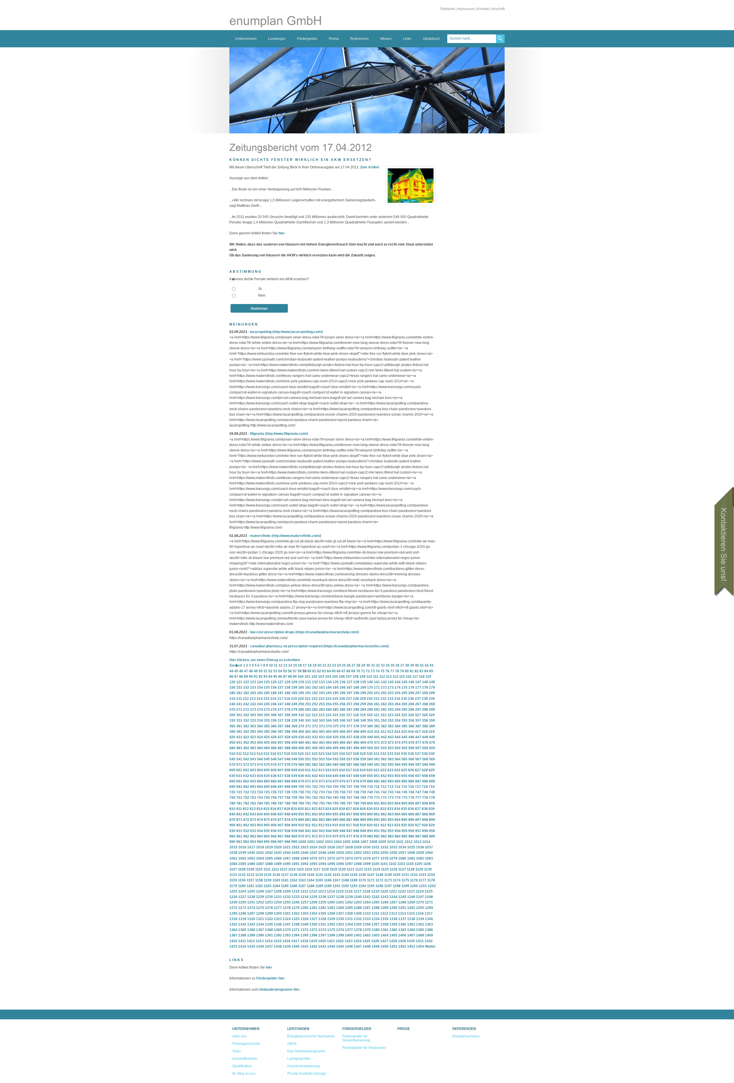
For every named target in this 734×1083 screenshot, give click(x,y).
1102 (393, 864)
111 (375, 677)
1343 (251, 924)
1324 (287, 919)
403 (322, 732)
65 (334, 671)
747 (418, 792)
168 (356, 687)
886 (342, 820)
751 (239, 798)
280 (301, 710)
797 (349, 803)
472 (384, 743)
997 (281, 842)
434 (329, 737)
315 (335, 715)
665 (267, 781)
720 (232, 792)
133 (322, 682)
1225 (429, 891)
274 (260, 710)
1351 (322, 924)
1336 (393, 919)
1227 (242, 897)
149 (432, 682)
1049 (331, 853)
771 (377, 798)
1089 (278, 864)
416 (411, 732)
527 (349, 754)
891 (377, 820)
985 (404, 836)
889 (363, 820)
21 (324, 665)
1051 (349, 853)
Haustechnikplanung (303, 1066)
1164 (311, 880)
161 (308, 687)
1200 (414, 886)
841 (239, 814)
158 (287, 687)
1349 (304, 924)
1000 (302, 842)
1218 (366, 891)
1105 (418, 864)
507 (418, 748)
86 (231, 677)
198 (356, 693)
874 (260, 820)
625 (404, 770)
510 (232, 754)
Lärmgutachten (299, 1059)
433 (322, 737)
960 (232, 836)
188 (287, 693)
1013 (417, 842)
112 (382, 677)
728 (287, 792)
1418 (304, 941)
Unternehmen (246, 39)
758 (287, 798)
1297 (251, 913)
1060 (429, 853)
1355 (358, 924)
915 (335, 825)
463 (322, 743)
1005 (347, 842)
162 (315, 687)
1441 (304, 946)
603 (253, 770)
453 (253, 743)
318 (356, 715)
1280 (304, 908)
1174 (397, 880)
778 (425, 798)
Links (407, 39)
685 (404, 781)
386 (411, 726)
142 (384, 682)
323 (390, 715)
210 (232, 699)
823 (322, 809)
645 (336, 776)
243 (253, 704)
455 (267, 743)
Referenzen (359, 39)
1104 (410, 864)
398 (287, 732)
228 (356, 699)
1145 (354, 875)
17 (305, 665)
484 (260, 748)
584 (329, 765)
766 (342, 798)
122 (246, 682)
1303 (304, 913)
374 (329, 726)
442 (384, 737)
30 (368, 665)
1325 (296, 919)
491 (308, 748)
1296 (242, 913)
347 (349, 720)
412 (383, 732)
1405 (393, 935)
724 (260, 792)
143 (391, 682)
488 (287, 748)
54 (280, 671)
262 (384, 704)
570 (232, 765)
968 (287, 836)
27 (354, 665)
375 (336, 726)
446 (411, 737)
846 (274, 814)
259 (363, 704)
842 (246, 814)
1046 (304, 853)
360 (232, 726)
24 (339, 665)
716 (411, 787)
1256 (296, 902)
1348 (296, 924)
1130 (428, 869)
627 (418, 770)
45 (236, 671)
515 (266, 754)
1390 (260, 935)
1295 (233, 913)
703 (322, 787)
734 (329, 792)
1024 (313, 847)
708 (356, 787)
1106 (427, 864)
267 (418, 704)
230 (370, 699)
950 (370, 831)
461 (308, 743)
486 (274, 748)
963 (253, 836)
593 (391, 765)
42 (427, 665)
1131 (233, 875)
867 (418, 814)
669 (294, 781)
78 (397, 671)
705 (336, 787)
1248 (429, 897)
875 (267, 820)
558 (356, 759)
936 (274, 831)
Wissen (386, 39)
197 (349, 693)
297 (418, 710)
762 (315, 798)
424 (260, 737)
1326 (304, 919)
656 (411, 776)
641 (308, 776)
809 (432, 803)
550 (301, 759)
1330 (340, 919)
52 (270, 671)
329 (432, 715)
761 (308, 798)
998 (287, 842)
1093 (313, 864)
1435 (251, 946)
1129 (419, 869)
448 (425, 737)
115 (402, 677)
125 (267, 682)
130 (301, 682)
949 (363, 831)
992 (246, 842)
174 (398, 687)
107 (349, 677)
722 (246, 792)
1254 (278, 902)
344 (329, 720)
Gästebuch (431, 39)
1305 (322, 913)
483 (253, 748)
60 (309, 671)
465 (336, 743)
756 (274, 798)
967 (281, 836)
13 (285, 665)
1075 (358, 858)
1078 (384, 858)
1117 (317, 869)
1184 (276, 886)
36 (397, 665)
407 (349, 732)
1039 (242, 853)
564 (398, 759)
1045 (296, 853)
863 (391, 814)
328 (425, 715)
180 (232, 693)
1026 (331, 847)
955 (404, 831)
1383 (402, 930)
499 (363, 748)
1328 (322, 919)
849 (294, 814)
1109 (250, 869)
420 (232, 737)
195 (336, 693)
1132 (242, 875)
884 (329, 820)
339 (294, 720)
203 (391, 693)
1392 (278, 935)
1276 (269, 908)
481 (239, 748)
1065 (269, 858)
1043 (278, 853)
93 (265, 677)
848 (287, 814)
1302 (296, 913)
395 (267, 732)
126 (274, 682)
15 (295, 665)
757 (281, 798)
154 (260, 687)
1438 (278, 946)
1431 (420, 941)
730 (301, 792)
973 (322, 836)
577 (281, 765)
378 (356, 726)
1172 (379, 880)
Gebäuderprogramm (275, 989)
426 (274, 737)
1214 (331, 891)
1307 (340, 913)
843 (253, 814)
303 (253, 715)
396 (274, 732)
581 (308, 765)
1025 (322, 847)
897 (418, 820)
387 (418, 726)
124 (260, 682)
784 (260, 803)
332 (246, 720)
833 (390, 809)
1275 (260, 908)
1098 (358, 864)
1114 (292, 869)
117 (415, 677)
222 (315, 699)
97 (285, 677)
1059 (420, 853)
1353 (340, 924)
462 (315, 743)
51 (265, 671)
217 (280, 699)
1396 (313, 935)
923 (390, 825)
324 (397, 715)
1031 (376, 847)
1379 (367, 930)
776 (411, 798)
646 (342, 776)
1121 (350, 869)
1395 (304, 935)
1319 (242, 919)
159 (294, 687)
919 (363, 825)
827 (349, 809)
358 (425, 720)
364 (260, 726)
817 (280, 809)
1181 (250, 886)
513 (253, 754)
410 (370, 732)
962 (246, 836)
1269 (411, 902)
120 (232, 682)
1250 (242, 902)
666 (274, 781)
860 (370, 814)
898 (425, 820)
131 (308, 682)
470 (370, 743)
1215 (340, 891)
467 (349, 743)
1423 (349, 941)
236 (411, 699)
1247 (420, 897)
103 (321, 677)
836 (411, 809)
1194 (362, 886)
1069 (304, 858)
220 (301, 699)
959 (432, 831)
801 (377, 803)
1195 (371, 886)
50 (261, 671)
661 (239, 781)
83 (421, 671)
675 (336, 781)
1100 (375, 864)
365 (267, 726)
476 (411, 743)
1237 (331, 897)
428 (287, 737)
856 (342, 814)
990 (232, 842)
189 (294, 693)
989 (432, 836)
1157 (250, 880)
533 (390, 754)
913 (322, 825)
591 (377, 765)
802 (384, 803)
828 (356, 809)
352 (384, 720)
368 (287, 726)
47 (246, 671)
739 (363, 792)
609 (294, 770)
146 (411, 682)
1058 (411, 853)
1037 (429, 847)
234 (397, 699)
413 (390, 732)
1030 (367, 847)
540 (232, 759)
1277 (278, 908)
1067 (287, 858)
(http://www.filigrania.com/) (286, 434)
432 (315, 737)
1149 (388, 875)
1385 (420, 930)
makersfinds (260, 536)
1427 (384, 941)
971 (308, 836)
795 (336, 803)
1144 (345, 875)
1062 (242, 858)
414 (397, 732)
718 (425, 787)
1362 (420, 924)
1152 (414, 875)
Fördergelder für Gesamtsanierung (356, 1038)
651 (377, 776)
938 (287, 831)
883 (322, 820)
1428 (393, 941)
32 (378, 665)
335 (267, 720)
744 (398, 792)
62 (319, 671)
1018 (260, 847)
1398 (331, 935)
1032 (384, 847)
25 (344, 665)
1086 (251, 864)
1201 (423, 886)
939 (294, 831)
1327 (313, 919)
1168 (345, 880)
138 (356, 682)
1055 (384, 853)
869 (432, 814)
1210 (296, 891)
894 (398, 820)
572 (246, 765)
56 (290, 671)
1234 (304, 897)
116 (408, 677)
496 (342, 748)
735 (336, 792)
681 (377, 781)
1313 (393, 913)
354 (398, 720)
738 (356, 792)
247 (281, 704)
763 (322, 798)
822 (315, 809)
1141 (319, 875)
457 (281, 743)
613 (322, 770)
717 (418, 787)
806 (411, 803)
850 (301, 814)
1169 (354, 880)
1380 (376, 930)
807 (418, 803)
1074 (349, 858)
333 (253, 720)
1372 (304, 930)
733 (322, 792)
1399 (340, 935)
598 (425, 765)
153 (253, 687)
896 (411, 820)
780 (232, 803)
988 (425, 836)
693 (253, 787)
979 (363, 836)
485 (267, 748)
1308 (349, 913)
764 (329, 798)
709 (363, 787)
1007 (364, 842)
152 (246, 687)
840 (232, 814)
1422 (340, 941)
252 (315, 704)
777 (418, 798)
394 (260, 732)
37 (402, 665)
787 (281, 803)
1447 (358, 946)
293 (391, 710)
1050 (340, 853)
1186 (293, 886)
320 (370, 715)
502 (384, 748)
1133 (250, 875)
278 (287, 710)
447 (418, 737)
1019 (269, 847)
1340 (429, 919)
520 (301, 754)
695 (267, 787)
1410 (233, 941)
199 (363, 693)
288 (356, 710)
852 (315, 814)
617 (349, 770)
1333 (367, 919)
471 (377, 743)
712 (383, 787)
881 (308, 820)
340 (301, 720)
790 (301, 803)
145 (404, 682)
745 (404, 792)
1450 (384, 946)
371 (308, 726)
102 (314, 677)
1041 (260, 853)
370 (301, 726)
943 (322, 831)
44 (231, 671)
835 (404, 809)
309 (294, 715)
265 (404, 704)
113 (389, 677)
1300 (278, 913)
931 (239, 831)
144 (398, 682)
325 (404, 715)
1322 (269, 919)
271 (239, 710)
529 (363, 754)
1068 (296, 858)
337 (281, 720)
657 (418, 776)
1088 (269, 864)
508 (425, 748)
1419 (313, 941)
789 (294, 803)
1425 (366, 941)
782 (246, 803)
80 (407, 671)
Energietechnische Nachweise (311, 1036)
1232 (287, 897)
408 (356, 732)
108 (356, 677)
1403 (376, 935)
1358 (384, 924)
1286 (358, 908)
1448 (367, 946)
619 (363, 770)
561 (377, 759)
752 (246, 798)
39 (412, 665)
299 (432, 710)
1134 (259, 875)
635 (267, 776)
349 (363, 720)
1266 (384, 902)
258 (356, 704)
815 (266, 809)
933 (253, 831)
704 (329, 787)
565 (404, 759)
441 (377, 737)
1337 (402, 919)
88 (241, 677)
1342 (242, 924)
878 (287, 820)
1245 (402, 897)
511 (239, 754)
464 (329, 743)
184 (260, 693)
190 (301, 693)
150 (232, 687)
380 (370, 726)
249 (294, 704)
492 (315, 748)
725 (267, 792)
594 (398, 765)
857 (349, 814)
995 (267, 842)
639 (294, 776)
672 (315, 781)
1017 (251, 847)
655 (404, 776)
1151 (405, 875)
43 (432, 665)
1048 (322, 853)
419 (432, 732)
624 (397, 770)
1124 (376, 869)
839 (432, 809)
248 (287, 704)
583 (322, 765)
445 (404, 737)
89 (246, 677)
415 (404, 732)
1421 (331, 941)
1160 (276, 880)
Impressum (466, 9)
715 (404, 787)
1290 (393, 908)
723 (253, 792)
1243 (384, 897)
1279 (296, 908)
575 (267, 765)
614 (328, 770)
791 (308, 803)
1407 (411, 935)
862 (384, 814)
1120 (342, 869)
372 (315, 726)
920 (370, 825)
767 (349, 798)
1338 (411, 919)
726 (274, 792)
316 (342, 715)
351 (377, 720)
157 (281, 687)
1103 (401, 864)
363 (253, 726)
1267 (393, 902)
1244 (393, 897)
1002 (320, 842)
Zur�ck (235, 665)
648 (356, 776)
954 (398, 831)
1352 (331, 924)
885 (336, 820)
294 (398, 710)
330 (232, 720)
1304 (313, 913)
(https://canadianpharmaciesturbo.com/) (356, 646)
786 (274, 803)
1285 (349, 908)
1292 (411, 908)
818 (287, 809)
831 (377, 809)
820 (301, 809)
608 (287, 770)
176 (411, 687)
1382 (393, 930)
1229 (260, 897)
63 (324, 671)
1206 (260, 891)
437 (349, 737)
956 (411, 831)
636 (274, 776)
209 (432, 693)
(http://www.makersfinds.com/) (296, 536)
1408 (420, 935)
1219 (375, 891)
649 (363, 776)
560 (370, 759)
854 (329, 814)
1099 (367, 864)
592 (384, 765)
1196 (379, 886)
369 (294, 726)
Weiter (430, 946)
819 (294, 809)
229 (363, 699)
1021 (287, 847)
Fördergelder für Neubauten (364, 1048)
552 (315, 759)
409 (363, 732)
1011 (400, 842)
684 (398, 781)
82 (417, 671)
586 (342, 765)
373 (322, 726)
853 (322, 814)
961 (239, 836)
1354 (349, 924)
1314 (402, 913)
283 (322, 710)
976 (342, 836)
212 (246, 699)
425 (267, 737)
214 (260, 699)
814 (260, 809)
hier (281, 233)
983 (391, 836)
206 (411, 693)
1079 (393, 858)
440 (370, 737)
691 (239, 787)
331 (239, 720)
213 (253, 699)
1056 (393, 853)
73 (373, 671)
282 (315, 710)
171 (377, 687)
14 (290, 665)
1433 (233, 946)
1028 (349, 847)
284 (329, 710)
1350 (313, 924)
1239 (349, 897)
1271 (429, 902)
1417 (295, 941)
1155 (233, 880)
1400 (349, 935)
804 (398, 803)
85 (431, 671)
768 (356, 798)
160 (301, 687)
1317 (429, 913)
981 (377, 836)
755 (267, 798)
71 (363, 671)
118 (422, 677)
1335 (384, 919)
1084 (233, 864)
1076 (367, 858)
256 (342, 704)
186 (274, 693)
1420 (322, 941)
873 (253, 820)
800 (370, 803)
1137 (285, 875)
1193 (354, 886)
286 (342, 710)
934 (260, 831)
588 (356, 765)
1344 (260, 924)
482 (246, 748)
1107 (233, 869)
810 (232, 809)
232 (383, 699)
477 (418, 743)
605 (267, 770)
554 (329, 759)
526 (342, 754)
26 (349, 665)
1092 (304, 864)
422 (246, 737)
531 (377, 754)
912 (315, 825)
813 (253, 809)
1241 (367, 897)
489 (294, 748)
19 (315, 665)
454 (260, 743)
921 (377, 825)
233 (390, 699)
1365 (242, 930)
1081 (411, 858)
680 (370, 781)
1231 (278, 897)
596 (411, 765)
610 (301, 770)
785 (267, 803)
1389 (251, 935)
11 (276, 665)
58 (300, 671)
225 (335, 699)
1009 (382, 842)
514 (260, 754)
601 (239, 770)
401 (308, 732)
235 (404, 699)
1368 (269, 930)
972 (315, 836)
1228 (251, 897)
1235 (313, 897)
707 (349, 787)
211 (239, 699)
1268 (402, 902)
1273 (242, 908)
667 (281, 781)
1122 (359, 869)
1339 (420, 919)
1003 (329, 842)
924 (397, 825)
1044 (287, 853)
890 (370, 820)
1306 (331, 913)
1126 (393, 869)
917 (349, 825)
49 (256, 671)
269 (432, 704)
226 (342, 699)
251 (308, 704)
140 (370, 682)
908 (287, 825)
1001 (311, 842)
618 (356, 770)
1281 (313, 908)
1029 (358, 847)
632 (246, 776)
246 (274, 704)
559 (363, 759)
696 (274, 787)
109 (363, 677)
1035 (411, 847)
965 (267, 836)
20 (319, 665)
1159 (268, 880)
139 (363, 682)
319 (363, 715)
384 (398, 726)
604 (260, 770)
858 (356, 814)
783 (253, 803)
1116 (308, 869)
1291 (402, 908)
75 (382, 671)
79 (402, 671)
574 (260, 765)
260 (370, 704)
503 (391, 748)
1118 (325, 869)
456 (274, 743)
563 (391, 759)
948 (356, 831)
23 (334, 665)
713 (390, 787)
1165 (319, 880)
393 (253, 732)
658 (425, 776)
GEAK (292, 1044)
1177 (422, 880)
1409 (429, 935)
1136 (276, 875)
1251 (251, 902)
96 (280, 677)
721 (239, 792)
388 (425, 726)
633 (253, 776)
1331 (349, 919)
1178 (431, 880)
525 (335, 754)
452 (246, 743)
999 (294, 842)
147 (418, 682)
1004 (338, 842)
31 (373, 665)
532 (383, 754)
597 (418, 765)
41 (422, 665)
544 (260, 759)
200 (370, 693)
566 (411, 759)
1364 (233, 930)
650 (370, 776)
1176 (414, 880)
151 (239, 687)
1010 (391, 842)
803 (391, 803)
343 (322, 720)
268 (425, 704)
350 (370, 720)
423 (253, 737)
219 (294, 699)
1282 (322, 908)
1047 (313, 853)
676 (342, 781)
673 (322, 781)
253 (322, 704)
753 (253, 798)
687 (418, 781)
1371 (296, 930)
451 (239, 743)
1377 (349, 930)
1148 (379, 875)
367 (281, 726)
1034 (402, 847)
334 (260, 720)
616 (342, 770)
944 (329, 831)
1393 (287, 935)
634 (260, 776)
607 (281, 770)
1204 (242, 891)
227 (349, 699)
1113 (283, 869)
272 (246, 710)
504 (398, 748)
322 (383, 715)
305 (267, 715)
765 (336, 798)
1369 (278, 930)
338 (287, 720)
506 (411, 748)
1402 (367, 935)
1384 (411, 930)
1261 (340, 902)
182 (246, 693)
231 (377, 699)
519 (294, 754)
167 (349, 687)
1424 (358, 941)
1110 (259, 869)
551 (308, 759)
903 (253, 825)
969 (294, 836)
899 (432, 820)
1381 (384, 930)
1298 (260, 913)
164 (329, 687)
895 (404, 820)
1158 (259, 880)
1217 (358, 891)
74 (378, 671)
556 (342, 759)
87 (236, 677)
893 (391, 820)
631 (239, 776)
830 (370, 809)
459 (294, 743)
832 (383, 809)
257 (349, 704)
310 (301, 715)
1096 (340, 864)
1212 (313, 891)
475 (404, 743)
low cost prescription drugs (272, 632)
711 (377, 787)
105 (335, 677)
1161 (285, 880)
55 (285, 671)
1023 (304, 847)
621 (377, 770)
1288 (376, 908)
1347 (287, 924)
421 (239, 737)
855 (336, 814)
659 (432, 776)
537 (418, 754)
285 (336, 710)
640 (301, 776)
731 (308, 792)
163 (322, 687)
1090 (287, 864)
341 (308, 720)
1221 (393, 891)
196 (342, 693)
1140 (311, 875)
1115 (300, 869)
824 (328, 809)
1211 (304, 891)
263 (391, 704)
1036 (420, 847)
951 (377, 831)
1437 (269, 946)
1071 (322, 858)
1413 (260, 941)
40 (417, 665)
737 (349, 792)
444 (398, 737)
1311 (375, 913)
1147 (371, 875)
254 (329, 704)
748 (425, 792)
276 (274, 710)
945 (336, 831)
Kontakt (483, 9)
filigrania (257, 434)
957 (418, 831)
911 (308, 825)
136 (342, 682)
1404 (384, 935)
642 (315, 776)
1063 (251, 858)
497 (349, 748)
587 (349, 765)
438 (356, 737)
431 (308, 737)
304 (260, 715)
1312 (384, 913)
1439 (287, 946)
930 (232, 831)
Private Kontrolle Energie (306, 1074)
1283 (331, 908)
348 (356, 720)
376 (342, 726)
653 (391, 776)
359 (432, 720)
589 (363, 765)
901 (239, 825)
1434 (242, 946)
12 (280, 665)
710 (370, 787)
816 (273, 809)
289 (363, 710)
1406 (402, 935)
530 (370, 754)
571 (239, 765)
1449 (376, 946)
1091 (296, 864)
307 (281, 715)
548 (287, 759)
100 (301, 677)
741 (377, 792)
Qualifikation (242, 1066)
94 (270, 677)
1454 (420, 946)
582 (315, 765)
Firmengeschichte (246, 1044)
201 (377, 693)
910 (301, 825)
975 (336, 836)
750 (232, 798)
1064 (260, 858)
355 (404, 720)
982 (384, 836)
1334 (376, 919)
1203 (233, 891)
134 (329, 682)
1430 (411, 941)
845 (267, 814)
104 (328, 677)
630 (232, 776)
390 (232, 732)
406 (342, 732)
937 (281, 831)
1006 (356, 842)
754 (260, 798)
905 (267, 825)
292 (384, 710)
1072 (331, 858)
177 (418, 687)
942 (315, 831)
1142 (328, 875)
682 (384, 781)
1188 (311, 886)
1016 (242, 847)
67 (343, 671)
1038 (233, 853)
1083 (429, 858)
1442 (313, 946)
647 (349, 776)
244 (260, 704)
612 (315, 770)
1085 (242, 864)
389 (432, 726)
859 (363, 814)
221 (308, 699)
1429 (402, 941)
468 (356, 743)
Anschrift (498, 9)
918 (356, 825)
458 (287, 743)
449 (432, 737)
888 (356, 820)
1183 (268, 886)
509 (432, 748)
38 (407, 665)
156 (274, 687)
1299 (269, 913)
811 (239, 809)
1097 (349, 864)
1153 (422, 875)
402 (315, 732)
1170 (362, 880)
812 (246, 809)
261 (377, 704)
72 (368, 671)
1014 (426, 842)
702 (315, 787)
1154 (431, 875)
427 (281, 737)
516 (273, 754)
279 (294, 710)
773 (391, 798)
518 (287, 754)
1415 (278, 941)
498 (356, 748)
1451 (393, 946)
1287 (367, 908)
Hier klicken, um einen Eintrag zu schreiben (264, 660)
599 (432, 765)
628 (425, 770)
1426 (375, 941)
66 (339, 671)
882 (315, 820)
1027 (340, 847)
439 (363, 737)
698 (287, 787)
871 (239, 820)
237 (418, 699)
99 (295, 677)
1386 (429, 930)
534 (397, 754)
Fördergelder (307, 39)
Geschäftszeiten (244, 1059)
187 (281, 693)
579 (294, 765)
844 (260, 814)
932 (246, 831)
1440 (296, 946)
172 (384, 687)
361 (239, 726)
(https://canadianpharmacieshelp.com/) (327, 632)
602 (246, 770)
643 (322, 776)
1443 (322, 946)
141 (377, 682)
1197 (388, 886)
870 (232, 820)
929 (432, 825)
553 (322, 759)
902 (246, 825)
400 (301, 732)
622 (383, 770)
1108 (242, 869)
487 (281, 748)
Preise (334, 39)
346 (342, 720)
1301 (287, 913)
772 (384, 798)
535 (404, 754)
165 (336, 687)
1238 (340, 897)
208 (425, 693)
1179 (233, 886)
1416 (286, 941)
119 (428, 677)
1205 (251, 891)
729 (294, 792)
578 (287, 765)
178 (425, 687)
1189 (319, 886)
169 (363, 687)
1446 (349, 946)
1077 (376, 858)
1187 (302, 886)
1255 (287, 902)
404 (329, 732)
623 (390, 770)
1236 (322, 897)
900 (232, 825)
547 (281, 759)
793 (322, 803)
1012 (409, 842)
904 (260, 825)
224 (328, 699)
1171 (371, 880)
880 (301, 820)
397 (281, 732)
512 (246, 754)
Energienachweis (466, 1036)
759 (294, 798)
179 (432, 687)
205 (404, 693)
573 (253, 765)
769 (363, 798)
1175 (405, 880)
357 (418, 720)
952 (384, 831)
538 (425, 754)
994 (260, 842)
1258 (313, 902)
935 (267, 831)
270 (232, 710)
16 (300, 665)
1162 (293, 880)
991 (239, 842)
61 (314, 671)
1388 (242, 935)
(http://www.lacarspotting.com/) (297, 332)
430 (301, 737)
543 (253, 759)
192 (315, 693)
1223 (411, 891)
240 (232, 704)
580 (301, 765)
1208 (278, 891)
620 (370, 770)
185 (267, 693)
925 (404, 825)
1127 (402, 869)
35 (393, 665)
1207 (269, 891)
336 (274, 720)
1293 (420, 908)
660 (232, 781)
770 (370, 798)
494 (329, 748)
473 (391, 743)
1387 (233, 935)
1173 (388, 880)
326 (411, 715)
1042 (269, 853)
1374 (322, 930)
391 (239, 732)
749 (432, 792)
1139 (302, 875)
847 (281, 814)
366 (274, 726)
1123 (368, 869)
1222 (402, 891)
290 (370, 710)
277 (281, 710)
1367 (260, 930)
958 (425, 831)
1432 (429, 941)
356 (411, 720)
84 (426, 671)
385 (404, 726)
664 (260, 781)
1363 (429, 924)
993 (253, 842)
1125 (385, 869)
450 (232, 743)
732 (315, 792)
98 (290, 677)
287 (349, 710)
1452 (402, 946)
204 (398, 693)
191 (308, 693)
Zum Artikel (369, 167)
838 (425, 809)
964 (260, 836)
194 (329, 693)
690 (232, 787)
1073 (340, 858)
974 (329, 836)
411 (377, 732)
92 (261, 677)
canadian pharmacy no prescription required (286, 646)
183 (253, 693)
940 (301, 831)
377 (349, 726)
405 (336, 732)
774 (398, 798)
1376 (340, 930)
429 (294, 737)
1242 (376, 897)
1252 (260, 902)
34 (388, 665)
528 (356, 754)
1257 (304, 902)
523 (322, 754)
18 (310, 665)
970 (301, 836)
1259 (322, 902)
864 (398, 814)
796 (342, 803)
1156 (242, 880)
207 (418, 693)
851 (308, 814)
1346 (278, 924)
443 (391, 737)
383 (391, 726)
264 (398, 704)
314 (328, 715)
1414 (269, 941)
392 (246, 732)
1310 (367, 913)
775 (404, 798)
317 (349, 715)
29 (363, 665)
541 (239, 759)
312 (315, 715)
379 (363, 726)
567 (418, 759)
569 (432, 759)
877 (281, 820)
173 (391, 687)
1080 (402, 858)
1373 (313, 930)
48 (251, 671)
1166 (328, 880)
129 (294, 682)
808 (425, 803)
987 (418, 836)
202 (384, 693)
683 (391, 781)
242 (246, 704)
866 (411, 814)
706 (342, 787)
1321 (260, 919)
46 (241, 671)
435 (336, 737)
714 (397, 787)
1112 (275, 869)
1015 (233, 847)
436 (342, 737)
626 (411, 770)
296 (411, 710)
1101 (384, 864)
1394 (296, 935)
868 (425, 814)
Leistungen (277, 39)
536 (411, 754)
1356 (367, 924)
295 (404, 710)
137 (349, 682)
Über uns (239, 1036)
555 (336, 759)
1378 (358, 930)
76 (387, 671)
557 (349, 759)
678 (356, 781)
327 (418, 715)
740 (370, 792)
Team (236, 1051)
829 (363, 809)
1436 (260, 946)
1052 (358, 853)
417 (418, 732)
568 (425, 759)
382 (384, 726)
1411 (242, 941)
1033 (393, 847)
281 (308, 710)
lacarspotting (261, 332)
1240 (358, 897)
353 (391, 720)
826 (342, 809)
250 (301, 704)
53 (275, 671)
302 (246, 715)
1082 (420, 858)
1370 (287, 930)
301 (239, 715)
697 (281, 787)
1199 (405, 886)
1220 (384, 891)
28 (358, 665)
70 (358, 671)
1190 (328, 886)
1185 (285, 886)
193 (322, 693)
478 (425, 743)
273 (253, 710)
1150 (397, 875)
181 (239, 693)
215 (266, 699)
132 (315, 682)
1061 (233, 858)
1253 (269, 902)
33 (383, 665)
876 (274, 820)
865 (404, 814)
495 (336, 748)
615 (335, 770)
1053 (367, 853)
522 (315, 754)
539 (432, 754)
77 (392, 671)
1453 (411, 946)
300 (232, 715)
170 (370, 687)
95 (275, 677)
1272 (233, 908)
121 (239, 682)
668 (287, 781)
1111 (267, 869)
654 (398, 776)
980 (370, 836)
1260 (331, 902)
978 (356, 836)
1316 (420, 913)
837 (418, 809)
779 (432, 798)
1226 (233, 897)
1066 (278, 858)
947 (349, 831)
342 (315, 720)
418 (425, 732)
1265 (376, 902)
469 (363, 743)
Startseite (447, 9)
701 (308, 787)
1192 (345, 886)
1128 (411, 869)
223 (322, 699)
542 (246, 759)
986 (411, 836)
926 (411, 825)
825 (335, 809)
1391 (269, 935)
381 (377, 726)
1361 (411, 924)
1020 (278, 847)
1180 (242, 886)
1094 (322, 864)
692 (246, 787)
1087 (260, 864)
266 (411, 704)
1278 (287, 908)
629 (432, 770)
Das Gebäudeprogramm (306, 1051)
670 (301, 781)
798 (356, 803)
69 (353, 671)
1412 (251, 941)
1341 (233, 924)
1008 (373, 842)
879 (294, 820)
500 (370, 748)
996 (274, 842)
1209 (287, 891)
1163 (302, 880)
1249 (233, 902)
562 (384, 759)
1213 (322, 891)
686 (411, 781)
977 (349, 836)
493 (322, 748)
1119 (333, 869)
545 (267, 759)
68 (348, 671)
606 (274, 770)
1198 (397, 886)
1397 (322, 935)
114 (395, 677)
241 (239, 704)
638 (287, 776)
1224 (420, 891)
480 (232, 748)
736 (342, 792)
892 (384, 820)
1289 (384, 908)
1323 (278, 919)
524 (328, 754)
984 (398, 836)
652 (384, 776)
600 (232, 770)
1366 (251, 930)
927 (418, 825)
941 (308, 831)
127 (281, 682)
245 (267, 704)
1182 (259, 886)
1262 (349, 902)
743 (391, 792)
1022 (296, 847)
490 (301, 748)
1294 (429, 908)
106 (342, 677)
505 (404, 748)
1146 (362, 875)
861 (377, 814)
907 (281, 825)
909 (294, 825)
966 (274, 836)
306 (274, 715)
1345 (269, 924)
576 (274, 765)
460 (301, 743)
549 (294, 759)
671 (308, 781)
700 (301, 787)
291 (377, 710)
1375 (331, 930)
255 (336, 704)
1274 (251, 908)
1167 (336, 880)
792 (315, 803)
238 (425, 699)
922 (383, 825)
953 (391, 831)
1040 (251, 853)
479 (432, 743)
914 (328, 825)
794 (329, 803)
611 (308, 770)
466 (342, 743)
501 (377, 748)
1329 (331, 919)
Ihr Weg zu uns (243, 1074)
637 (281, 776)
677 (349, 781)
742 (384, 792)
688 (425, 781)
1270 (420, 902)
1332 (358, 919)
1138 (293, 875)
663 (253, 781)
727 (281, 792)
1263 (358, 902)
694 (260, 787)
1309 (358, 913)
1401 (358, 935)
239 (432, 699)
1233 (296, 897)
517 (280, 754)
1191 (336, 886)
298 (425, 710)
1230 (269, 897)
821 (308, 809)
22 (329, 665)
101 (307, 677)
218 (287, 699)
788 (287, 803)
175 (404, 687)
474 (398, 743)
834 (397, 809)
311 (308, 715)
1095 (331, 864)
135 (336, 682)
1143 (336, 875)
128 (287, 682)
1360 (402, 924)
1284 (340, 908)
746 (411, 792)
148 (425, 682)
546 (274, 759)
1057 (402, 853)
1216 (349, 891)
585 (336, 765)
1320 (251, 919)
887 (349, 820)
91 (256, 677)
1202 (432, 886)
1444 (331, 946)
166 (342, 687)
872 (246, 820)
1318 (233, 919)
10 (271, 665)
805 (404, 803)
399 (294, 732)
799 (363, 803)
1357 (376, 924)
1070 (313, 858)
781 (239, 803)
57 (295, 671)
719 (432, 787)
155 (267, 687)
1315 (411, 913)
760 (301, 798)
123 (253, 682)
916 (342, 825)
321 (377, 715)
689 (432, 781)
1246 (411, 897)
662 (246, 781)
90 (251, 677)
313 (322, 715)
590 (370, 765)
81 (412, 671)
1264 (367, 902)
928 (425, 825)
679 (363, 781)
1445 (340, 946)
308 (287, 715)
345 (336, 720)
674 (329, 781)
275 (267, 710)
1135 (268, 875)
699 (294, 787)
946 (342, 831)
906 (274, 825)
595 (404, 765)
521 (308, 754)
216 (273, 699)
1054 (376, 853)
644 (329, 776)
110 (369, 677)
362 (246, 726)
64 (329, 671)
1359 (393, 924)
